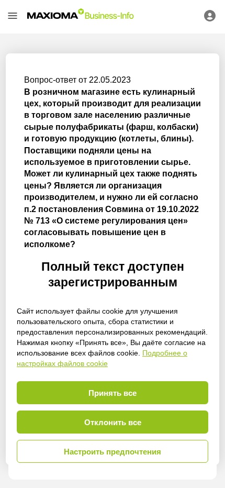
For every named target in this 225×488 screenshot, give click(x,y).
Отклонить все (112, 422)
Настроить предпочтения (112, 451)
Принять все (112, 393)
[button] (12, 15)
